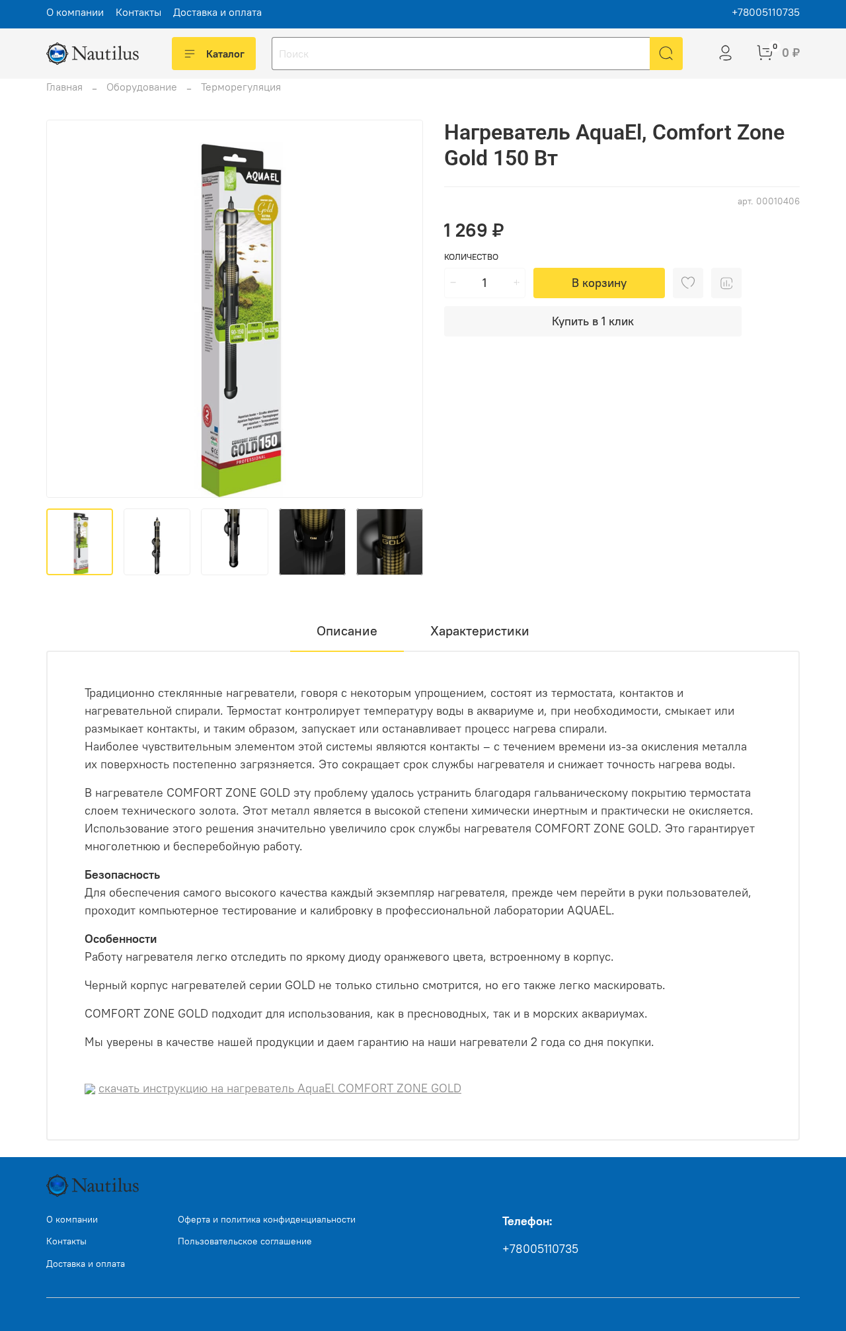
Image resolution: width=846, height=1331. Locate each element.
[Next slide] (402, 309)
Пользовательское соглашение (245, 1241)
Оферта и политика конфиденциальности (267, 1219)
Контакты (138, 12)
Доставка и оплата (217, 12)
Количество (471, 257)
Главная (64, 86)
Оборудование (141, 86)
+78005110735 (766, 12)
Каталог (225, 53)
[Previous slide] (67, 309)
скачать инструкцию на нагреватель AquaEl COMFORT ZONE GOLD (279, 1088)
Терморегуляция (241, 86)
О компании (75, 12)
